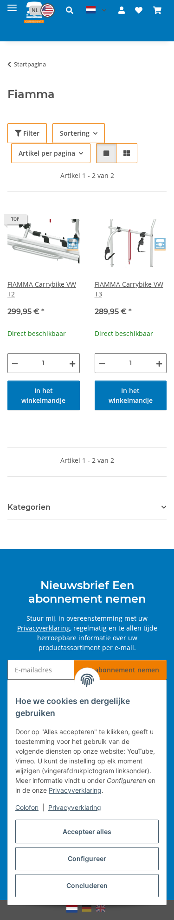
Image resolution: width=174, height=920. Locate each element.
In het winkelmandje (43, 395)
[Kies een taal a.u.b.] (96, 10)
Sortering (75, 133)
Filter (30, 133)
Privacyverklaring (75, 790)
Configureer (87, 858)
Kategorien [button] (29, 507)
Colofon (27, 807)
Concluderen (87, 885)
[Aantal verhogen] (72, 363)
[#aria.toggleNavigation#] (12, 6)
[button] (37, 10)
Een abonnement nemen (120, 669)
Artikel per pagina (47, 153)
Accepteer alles (87, 831)
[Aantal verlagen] (15, 363)
